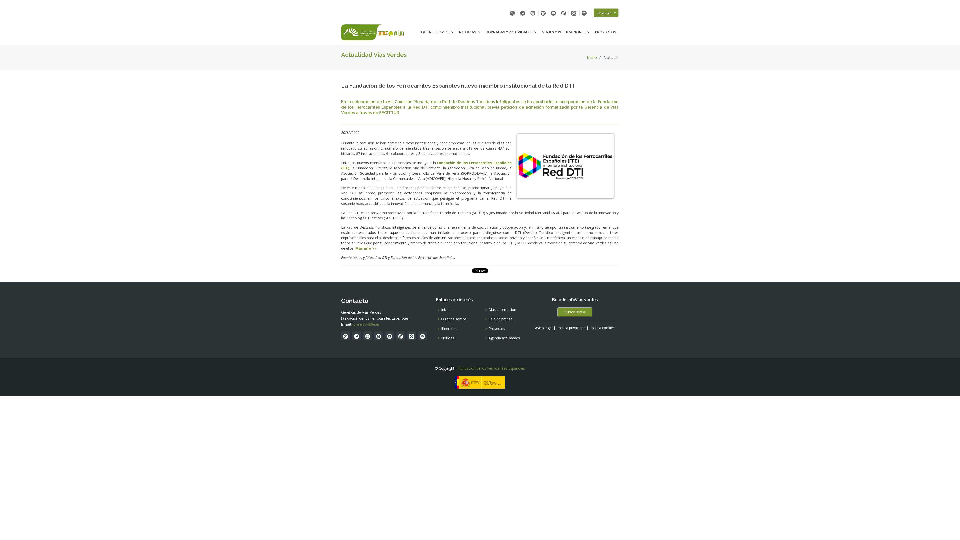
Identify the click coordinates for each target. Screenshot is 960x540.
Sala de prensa (500, 319)
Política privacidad (571, 328)
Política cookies (602, 328)
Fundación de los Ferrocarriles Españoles (492, 368)
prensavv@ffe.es (367, 324)
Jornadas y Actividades (509, 32)
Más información (502, 310)
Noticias (467, 32)
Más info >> (366, 248)
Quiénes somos (435, 32)
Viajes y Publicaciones (564, 32)
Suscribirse (575, 312)
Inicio (592, 57)
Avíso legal (543, 328)
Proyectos (605, 32)
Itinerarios (449, 328)
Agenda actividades (504, 338)
